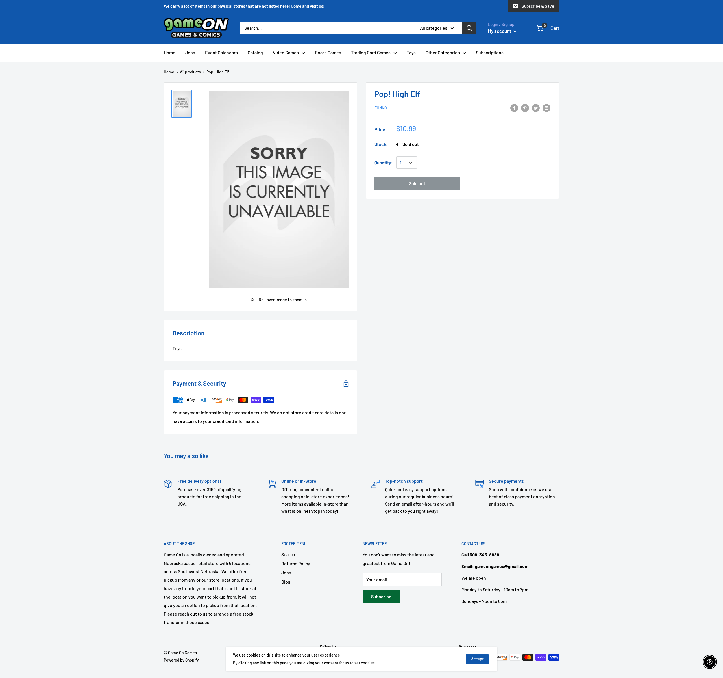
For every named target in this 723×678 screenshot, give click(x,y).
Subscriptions (490, 52)
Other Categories (443, 52)
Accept (477, 659)
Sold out (417, 183)
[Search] (469, 28)
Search (288, 554)
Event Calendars (221, 52)
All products (190, 72)
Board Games (328, 52)
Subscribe (381, 596)
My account (500, 31)
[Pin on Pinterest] (525, 107)
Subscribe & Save (538, 5)
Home (169, 52)
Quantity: (383, 162)
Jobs (190, 52)
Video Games (286, 52)
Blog (285, 581)
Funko (380, 108)
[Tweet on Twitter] (536, 107)
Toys (411, 52)
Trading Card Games (371, 52)
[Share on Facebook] (514, 107)
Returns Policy (295, 563)
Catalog (255, 52)
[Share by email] (546, 107)
